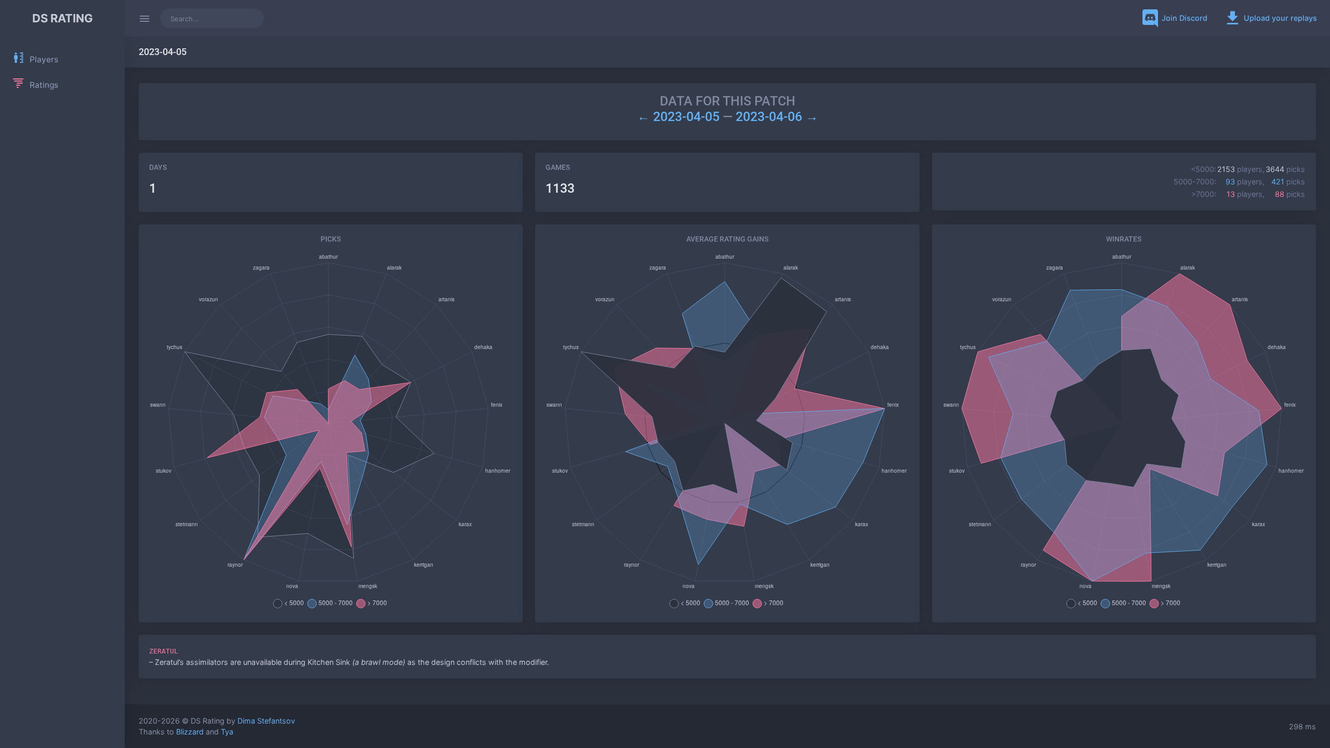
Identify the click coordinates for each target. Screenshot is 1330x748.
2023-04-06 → (777, 116)
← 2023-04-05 (680, 116)
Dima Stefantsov (266, 720)
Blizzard (190, 731)
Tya (227, 731)
